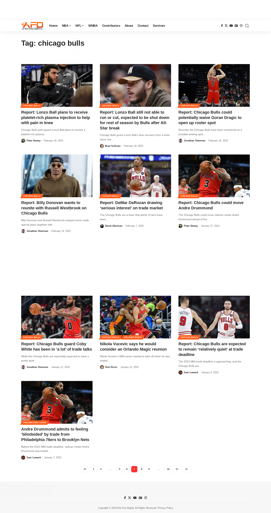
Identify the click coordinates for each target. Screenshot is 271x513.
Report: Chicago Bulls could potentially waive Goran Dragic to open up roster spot (210, 117)
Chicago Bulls (31, 106)
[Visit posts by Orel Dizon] (102, 367)
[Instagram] (241, 25)
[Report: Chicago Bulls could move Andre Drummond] (214, 175)
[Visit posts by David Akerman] (102, 226)
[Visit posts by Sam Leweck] (180, 372)
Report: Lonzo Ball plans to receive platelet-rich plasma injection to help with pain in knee (55, 117)
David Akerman (113, 225)
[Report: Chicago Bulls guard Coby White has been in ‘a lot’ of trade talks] (57, 317)
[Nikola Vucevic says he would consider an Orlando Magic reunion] (135, 317)
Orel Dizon (111, 367)
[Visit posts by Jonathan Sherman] (180, 141)
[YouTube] (231, 25)
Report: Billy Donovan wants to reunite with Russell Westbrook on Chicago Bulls (53, 207)
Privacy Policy (165, 508)
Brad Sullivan (113, 146)
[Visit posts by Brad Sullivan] (102, 146)
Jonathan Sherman (194, 140)
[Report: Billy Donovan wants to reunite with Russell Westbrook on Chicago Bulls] (57, 175)
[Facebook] (222, 25)
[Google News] (236, 25)
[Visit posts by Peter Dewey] (23, 141)
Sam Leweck (191, 372)
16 (168, 469)
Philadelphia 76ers (34, 422)
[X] (226, 25)
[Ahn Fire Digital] (32, 25)
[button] (247, 26)
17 (177, 469)
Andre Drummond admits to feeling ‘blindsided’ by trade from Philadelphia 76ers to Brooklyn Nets (55, 434)
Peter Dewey (34, 140)
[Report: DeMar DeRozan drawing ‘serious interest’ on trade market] (135, 175)
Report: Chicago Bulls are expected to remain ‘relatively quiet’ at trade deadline (212, 349)
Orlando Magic (133, 337)
